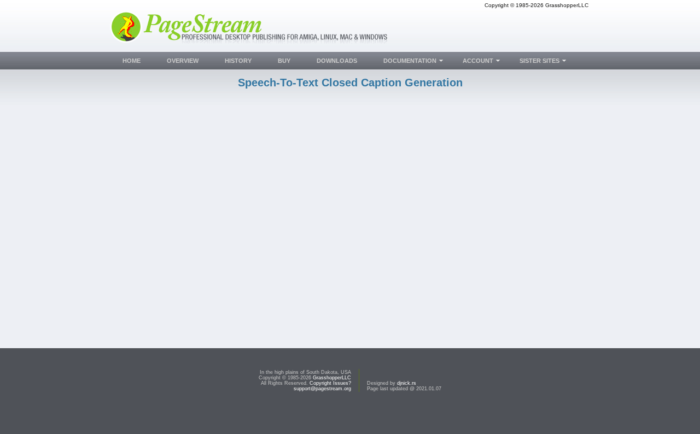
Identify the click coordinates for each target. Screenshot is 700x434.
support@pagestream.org (322, 388)
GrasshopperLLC (332, 377)
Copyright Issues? (330, 383)
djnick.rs (406, 383)
